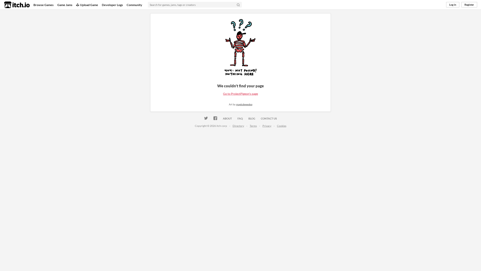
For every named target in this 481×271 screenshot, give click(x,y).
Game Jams (64, 5)
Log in (452, 4)
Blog (251, 118)
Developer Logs (112, 5)
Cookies (281, 125)
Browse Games (43, 5)
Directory (238, 125)
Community (134, 5)
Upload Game (89, 5)
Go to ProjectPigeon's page (240, 93)
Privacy (266, 125)
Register (469, 4)
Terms (253, 125)
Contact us (269, 118)
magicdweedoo (244, 104)
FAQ (240, 118)
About (227, 118)
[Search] (238, 5)
